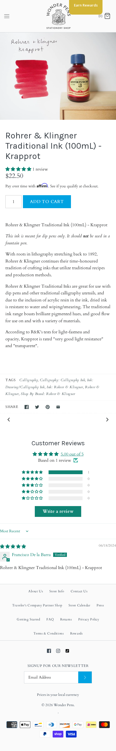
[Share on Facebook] (27, 407)
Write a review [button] (58, 511)
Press (100, 605)
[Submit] (85, 677)
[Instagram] (58, 651)
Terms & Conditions (48, 633)
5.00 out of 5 (72, 454)
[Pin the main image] (48, 407)
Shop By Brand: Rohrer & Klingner (48, 393)
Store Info (56, 591)
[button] (18, 169)
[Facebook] (49, 651)
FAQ (50, 619)
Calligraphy (28, 380)
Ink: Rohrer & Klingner (65, 387)
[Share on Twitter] (37, 407)
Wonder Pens (64, 705)
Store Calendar (79, 605)
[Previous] (8, 419)
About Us (35, 591)
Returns (66, 619)
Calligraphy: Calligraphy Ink (62, 380)
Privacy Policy (88, 619)
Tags (10, 380)
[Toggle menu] (6, 16)
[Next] (107, 419)
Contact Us (79, 591)
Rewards (76, 633)
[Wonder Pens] (58, 16)
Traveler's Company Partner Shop (37, 605)
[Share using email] (58, 407)
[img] (13, 547)
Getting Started (28, 619)
